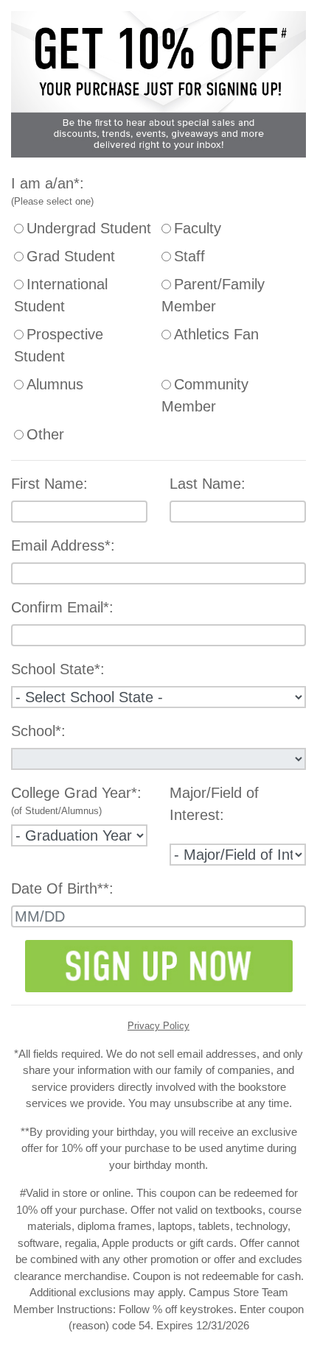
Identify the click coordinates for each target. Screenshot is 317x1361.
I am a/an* (45, 183)
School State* (55, 669)
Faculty (197, 228)
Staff (189, 256)
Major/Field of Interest (214, 804)
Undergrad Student (89, 228)
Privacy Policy (158, 1025)
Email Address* (61, 545)
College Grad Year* (74, 793)
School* (36, 731)
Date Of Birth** (60, 888)
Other (45, 434)
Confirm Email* (60, 607)
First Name (47, 484)
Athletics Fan (216, 334)
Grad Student (71, 256)
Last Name (205, 484)
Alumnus (55, 384)
